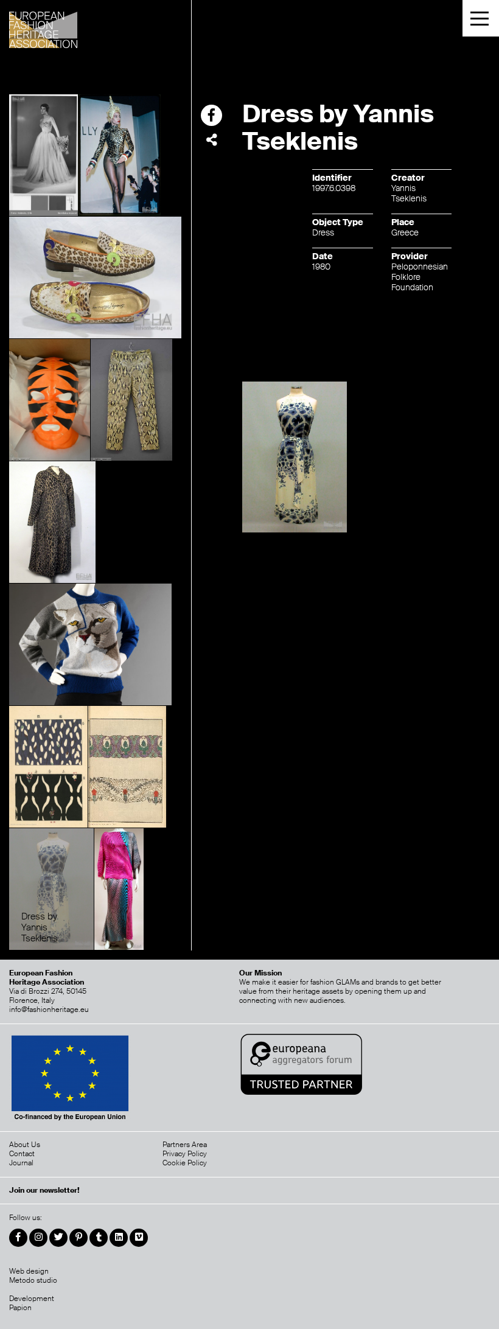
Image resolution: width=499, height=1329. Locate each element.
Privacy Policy (184, 1154)
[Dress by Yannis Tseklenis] (51, 888)
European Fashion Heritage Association (75, 25)
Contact (22, 1154)
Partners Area (184, 1144)
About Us (24, 1144)
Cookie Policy (184, 1163)
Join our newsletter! (44, 1190)
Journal (21, 1163)
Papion (20, 1308)
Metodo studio (33, 1280)
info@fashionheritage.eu (49, 1009)
